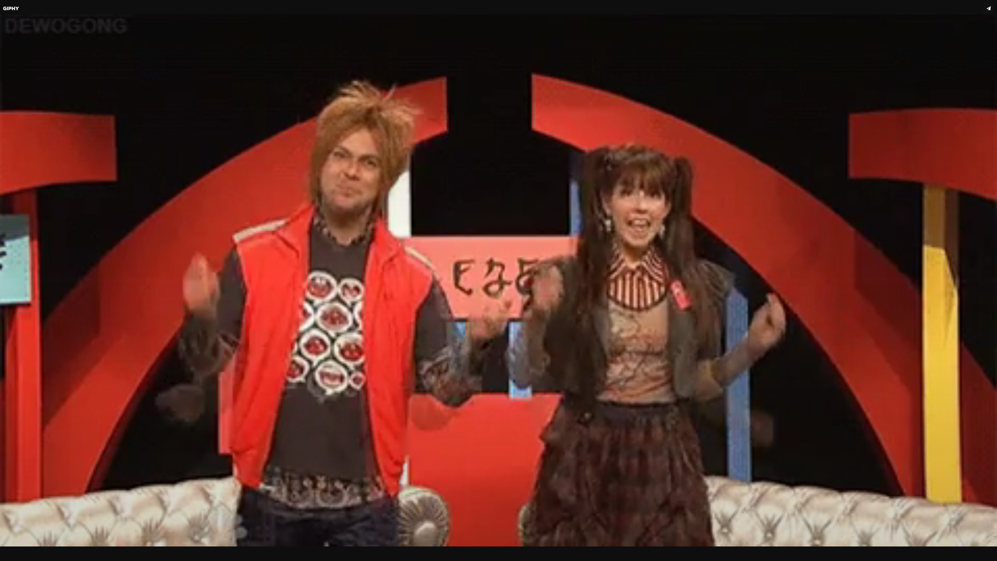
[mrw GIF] (498, 280)
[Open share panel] (988, 8)
